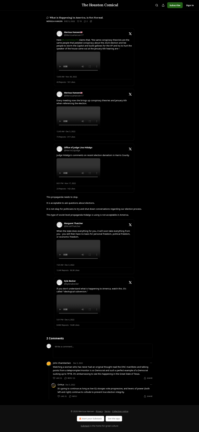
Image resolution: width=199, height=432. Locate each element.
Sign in (190, 5)
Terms (107, 411)
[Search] (157, 5)
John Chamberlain (62, 362)
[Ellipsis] (151, 363)
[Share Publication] (163, 5)
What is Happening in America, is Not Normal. (76, 17)
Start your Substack (92, 418)
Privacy (99, 411)
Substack (85, 425)
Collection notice (120, 411)
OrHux (61, 384)
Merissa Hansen (54, 21)
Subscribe (175, 5)
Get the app (114, 418)
